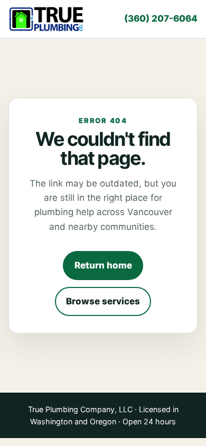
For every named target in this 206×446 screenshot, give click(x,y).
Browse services (103, 301)
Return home (103, 265)
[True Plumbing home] (46, 19)
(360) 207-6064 (161, 18)
